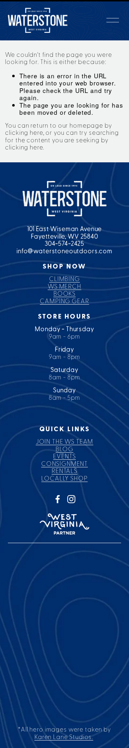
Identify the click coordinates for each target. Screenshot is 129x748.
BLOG (64, 449)
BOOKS (64, 294)
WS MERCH (64, 287)
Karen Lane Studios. (63, 737)
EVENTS (64, 456)
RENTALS (64, 471)
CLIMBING (64, 279)
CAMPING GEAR (64, 301)
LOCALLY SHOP (64, 479)
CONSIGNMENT (64, 464)
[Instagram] (71, 499)
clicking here (24, 133)
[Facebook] (57, 499)
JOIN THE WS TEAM (65, 442)
